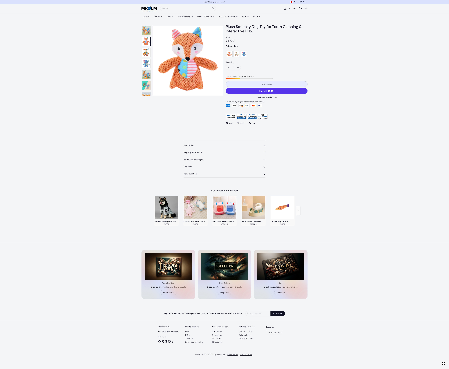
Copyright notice (246, 338)
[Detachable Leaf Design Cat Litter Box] (253, 207)
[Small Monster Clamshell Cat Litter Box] (224, 207)
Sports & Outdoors (227, 16)
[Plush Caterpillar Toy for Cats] (195, 207)
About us (189, 338)
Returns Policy (245, 335)
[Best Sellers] (224, 266)
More (255, 16)
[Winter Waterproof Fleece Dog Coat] (166, 207)
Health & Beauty (204, 16)
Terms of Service (246, 355)
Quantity (230, 62)
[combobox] (188, 8)
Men (169, 16)
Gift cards (216, 338)
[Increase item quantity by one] (238, 67)
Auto (244, 16)
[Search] (213, 8)
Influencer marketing (194, 342)
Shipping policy (245, 331)
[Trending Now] (168, 266)
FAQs (187, 335)
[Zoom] (188, 61)
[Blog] (280, 266)
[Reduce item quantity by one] (228, 67)
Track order (217, 331)
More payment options (267, 97)
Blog (187, 331)
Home (146, 16)
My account (217, 342)
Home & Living (184, 16)
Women (157, 16)
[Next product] (298, 210)
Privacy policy (232, 355)
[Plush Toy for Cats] (282, 207)
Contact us (217, 335)
